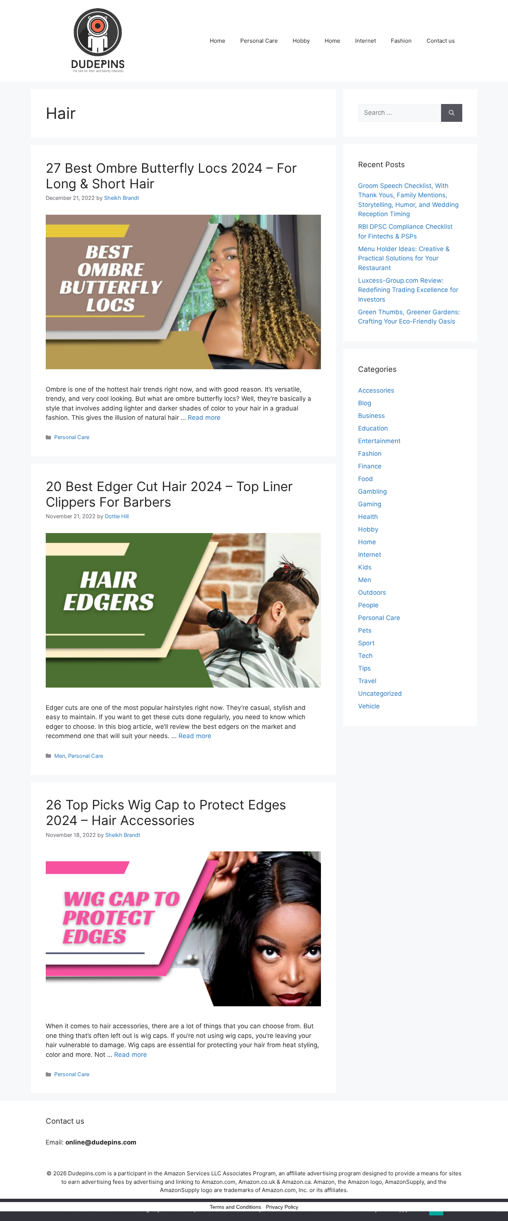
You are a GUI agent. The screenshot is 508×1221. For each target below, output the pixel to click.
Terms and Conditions (235, 1207)
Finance (370, 466)
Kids (365, 567)
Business (371, 415)
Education (373, 428)
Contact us (441, 40)
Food (365, 479)
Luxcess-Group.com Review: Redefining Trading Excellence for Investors (408, 290)
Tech (365, 655)
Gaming (369, 504)
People (368, 605)
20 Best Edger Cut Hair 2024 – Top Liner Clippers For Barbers (169, 494)
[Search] (451, 113)
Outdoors (372, 592)
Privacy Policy (282, 1207)
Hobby (301, 40)
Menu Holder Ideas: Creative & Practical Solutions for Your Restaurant (404, 258)
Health (368, 516)
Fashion (401, 40)
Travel (367, 681)
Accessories (376, 390)
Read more (204, 417)
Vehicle (369, 706)
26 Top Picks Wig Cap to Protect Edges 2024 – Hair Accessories (166, 812)
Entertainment (379, 441)
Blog (364, 403)
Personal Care (259, 40)
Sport (366, 643)
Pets (365, 630)
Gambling (372, 491)
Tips (364, 668)
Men (59, 756)
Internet (365, 40)
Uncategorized (380, 693)
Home (217, 40)
